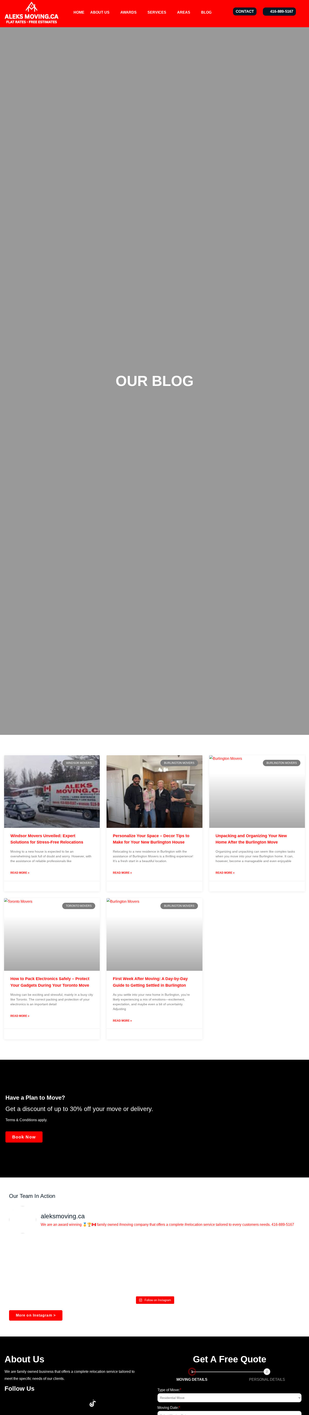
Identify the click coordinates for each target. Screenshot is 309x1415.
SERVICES (156, 12)
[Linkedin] (52, 1403)
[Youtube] (38, 1403)
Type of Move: (169, 1390)
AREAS (183, 12)
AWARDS (128, 12)
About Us (99, 12)
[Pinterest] (65, 1403)
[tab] (192, 1375)
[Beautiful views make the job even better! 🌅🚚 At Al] (154, 1265)
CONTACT (245, 11)
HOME (79, 12)
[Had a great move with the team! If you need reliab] (252, 1265)
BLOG (206, 12)
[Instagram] (79, 1403)
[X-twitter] (25, 1403)
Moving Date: (168, 1408)
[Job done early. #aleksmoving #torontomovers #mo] (57, 1265)
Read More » (19, 872)
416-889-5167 (281, 11)
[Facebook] (11, 1403)
